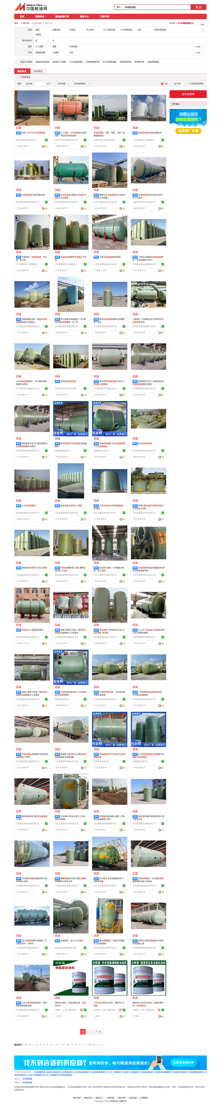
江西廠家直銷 (110, 257)
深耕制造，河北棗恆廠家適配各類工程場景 (148, 880)
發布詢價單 (188, 94)
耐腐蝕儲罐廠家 (147, 1072)
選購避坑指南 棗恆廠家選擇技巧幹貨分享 (70, 880)
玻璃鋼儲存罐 (125, 62)
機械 (19, 132)
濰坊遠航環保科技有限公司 (66, 202)
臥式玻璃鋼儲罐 (109, 62)
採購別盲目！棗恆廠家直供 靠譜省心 (31, 320)
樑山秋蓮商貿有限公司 (25, 140)
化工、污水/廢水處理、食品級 (70, 134)
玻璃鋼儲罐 (27, 1078)
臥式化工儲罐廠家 (50, 1075)
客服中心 (99, 1097)
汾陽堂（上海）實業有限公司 (67, 1010)
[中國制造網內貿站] (31, 6)
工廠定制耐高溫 (33, 195)
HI (51, 1044)
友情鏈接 (144, 1097)
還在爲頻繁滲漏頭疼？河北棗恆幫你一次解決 (31, 942)
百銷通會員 (25, 77)
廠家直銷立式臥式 (34, 567)
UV (89, 1044)
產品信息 (22, 71)
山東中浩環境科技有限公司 (144, 202)
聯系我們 (88, 1097)
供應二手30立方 (33, 132)
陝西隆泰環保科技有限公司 (144, 450)
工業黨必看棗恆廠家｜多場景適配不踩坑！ (148, 258)
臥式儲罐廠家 (66, 1072)
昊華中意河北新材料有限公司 (106, 140)
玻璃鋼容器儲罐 (42, 62)
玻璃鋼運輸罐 (153, 62)
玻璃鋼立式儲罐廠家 (131, 1072)
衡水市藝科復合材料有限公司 (106, 513)
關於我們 (77, 1097)
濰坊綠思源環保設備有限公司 (67, 948)
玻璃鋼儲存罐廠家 (180, 1072)
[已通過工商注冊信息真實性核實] (46, 140)
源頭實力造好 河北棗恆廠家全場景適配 (70, 755)
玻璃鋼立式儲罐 (59, 62)
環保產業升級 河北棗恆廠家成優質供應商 (148, 383)
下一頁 (98, 1031)
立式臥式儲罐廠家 (34, 1075)
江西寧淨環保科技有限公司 (105, 264)
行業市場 (104, 16)
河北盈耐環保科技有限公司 (66, 513)
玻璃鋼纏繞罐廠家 (98, 1072)
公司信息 (38, 71)
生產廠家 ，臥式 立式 (72, 940)
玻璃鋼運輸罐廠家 (196, 1072)
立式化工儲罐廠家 (114, 1072)
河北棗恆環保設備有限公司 (144, 264)
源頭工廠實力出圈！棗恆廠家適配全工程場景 (70, 631)
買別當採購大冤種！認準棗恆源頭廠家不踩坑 (109, 818)
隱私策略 (122, 1097)
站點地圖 (110, 1097)
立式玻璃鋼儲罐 (76, 62)
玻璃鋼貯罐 (139, 62)
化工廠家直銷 (32, 630)
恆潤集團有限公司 (62, 450)
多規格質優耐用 (149, 132)
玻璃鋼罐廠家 (40, 1072)
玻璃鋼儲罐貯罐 (92, 62)
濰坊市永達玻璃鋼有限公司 (66, 140)
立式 (28, 505)
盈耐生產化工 (71, 505)
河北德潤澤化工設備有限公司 (145, 140)
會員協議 (133, 1097)
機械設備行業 (62, 16)
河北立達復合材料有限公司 (105, 202)
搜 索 (198, 7)
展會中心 (84, 16)
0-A (26, 1044)
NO (68, 1044)
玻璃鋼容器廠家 (53, 1072)
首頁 (22, 16)
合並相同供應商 (197, 83)
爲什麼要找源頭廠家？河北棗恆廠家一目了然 (70, 320)
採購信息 (39, 16)
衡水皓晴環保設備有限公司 (27, 202)
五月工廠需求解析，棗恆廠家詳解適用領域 (31, 1004)
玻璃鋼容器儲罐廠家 (163, 1072)
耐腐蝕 (68, 381)
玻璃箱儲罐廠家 (65, 1075)
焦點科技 (114, 1101)
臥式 (145, 443)
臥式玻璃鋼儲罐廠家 (81, 1072)
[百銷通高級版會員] (81, 1010)
